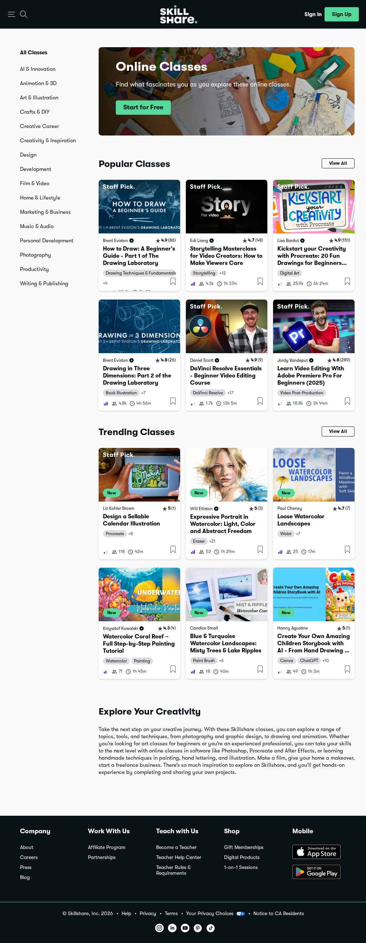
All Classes (33, 52)
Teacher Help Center (178, 857)
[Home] (178, 14)
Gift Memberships (243, 847)
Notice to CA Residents (278, 913)
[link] (139, 235)
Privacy (148, 913)
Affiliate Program (106, 847)
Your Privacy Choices (209, 913)
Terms (171, 913)
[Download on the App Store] (319, 852)
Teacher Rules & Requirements (173, 870)
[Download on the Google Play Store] (319, 872)
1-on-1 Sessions (241, 867)
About (26, 847)
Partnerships (101, 857)
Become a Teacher (176, 847)
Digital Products (241, 857)
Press (25, 867)
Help (126, 913)
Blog (25, 877)
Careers (29, 857)
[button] (11, 14)
